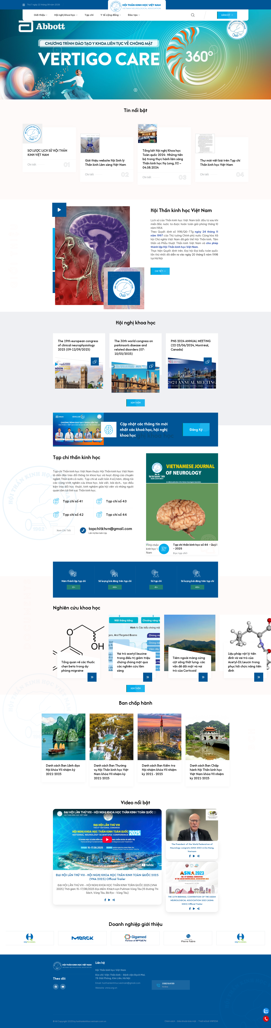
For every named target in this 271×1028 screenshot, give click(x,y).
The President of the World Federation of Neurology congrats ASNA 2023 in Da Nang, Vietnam (192, 847)
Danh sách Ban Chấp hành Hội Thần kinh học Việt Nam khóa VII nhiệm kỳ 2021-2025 (207, 771)
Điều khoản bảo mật (186, 1021)
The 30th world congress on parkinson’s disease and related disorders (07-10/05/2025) (133, 347)
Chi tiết (32, 164)
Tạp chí (89, 15)
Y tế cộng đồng (109, 15)
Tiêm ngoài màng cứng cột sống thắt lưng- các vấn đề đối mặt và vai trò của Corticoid (133, 664)
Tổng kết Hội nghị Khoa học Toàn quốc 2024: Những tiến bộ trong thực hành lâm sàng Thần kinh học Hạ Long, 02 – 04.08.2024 (163, 159)
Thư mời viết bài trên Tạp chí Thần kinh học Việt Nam (220, 162)
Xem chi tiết (64, 530)
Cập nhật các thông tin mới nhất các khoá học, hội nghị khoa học (144, 429)
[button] (135, 90)
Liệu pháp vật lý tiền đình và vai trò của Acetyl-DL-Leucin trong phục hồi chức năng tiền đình (189, 662)
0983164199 (168, 983)
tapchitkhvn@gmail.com (110, 528)
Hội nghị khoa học (64, 15)
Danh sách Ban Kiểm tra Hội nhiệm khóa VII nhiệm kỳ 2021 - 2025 (159, 769)
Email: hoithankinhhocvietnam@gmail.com (117, 983)
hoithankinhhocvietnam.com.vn (91, 1021)
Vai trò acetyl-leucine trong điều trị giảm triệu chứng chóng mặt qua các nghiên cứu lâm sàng (78, 662)
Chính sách (170, 1021)
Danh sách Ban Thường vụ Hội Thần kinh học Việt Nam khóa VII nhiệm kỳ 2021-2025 (111, 771)
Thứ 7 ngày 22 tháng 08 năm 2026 (43, 4)
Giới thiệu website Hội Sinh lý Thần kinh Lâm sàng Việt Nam (105, 162)
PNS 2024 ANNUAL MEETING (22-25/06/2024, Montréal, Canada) (191, 345)
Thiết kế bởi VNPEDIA (208, 1021)
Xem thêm (136, 402)
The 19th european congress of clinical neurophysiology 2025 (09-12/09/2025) (78, 345)
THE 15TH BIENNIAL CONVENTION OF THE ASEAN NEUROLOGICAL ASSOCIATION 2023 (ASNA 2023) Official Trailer (192, 900)
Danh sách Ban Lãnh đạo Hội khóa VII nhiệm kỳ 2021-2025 (63, 769)
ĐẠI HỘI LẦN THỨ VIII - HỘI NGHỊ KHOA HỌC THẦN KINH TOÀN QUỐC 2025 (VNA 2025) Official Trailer (107, 877)
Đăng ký (225, 15)
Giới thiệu (39, 15)
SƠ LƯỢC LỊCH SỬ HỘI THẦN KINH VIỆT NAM (47, 152)
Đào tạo (133, 15)
